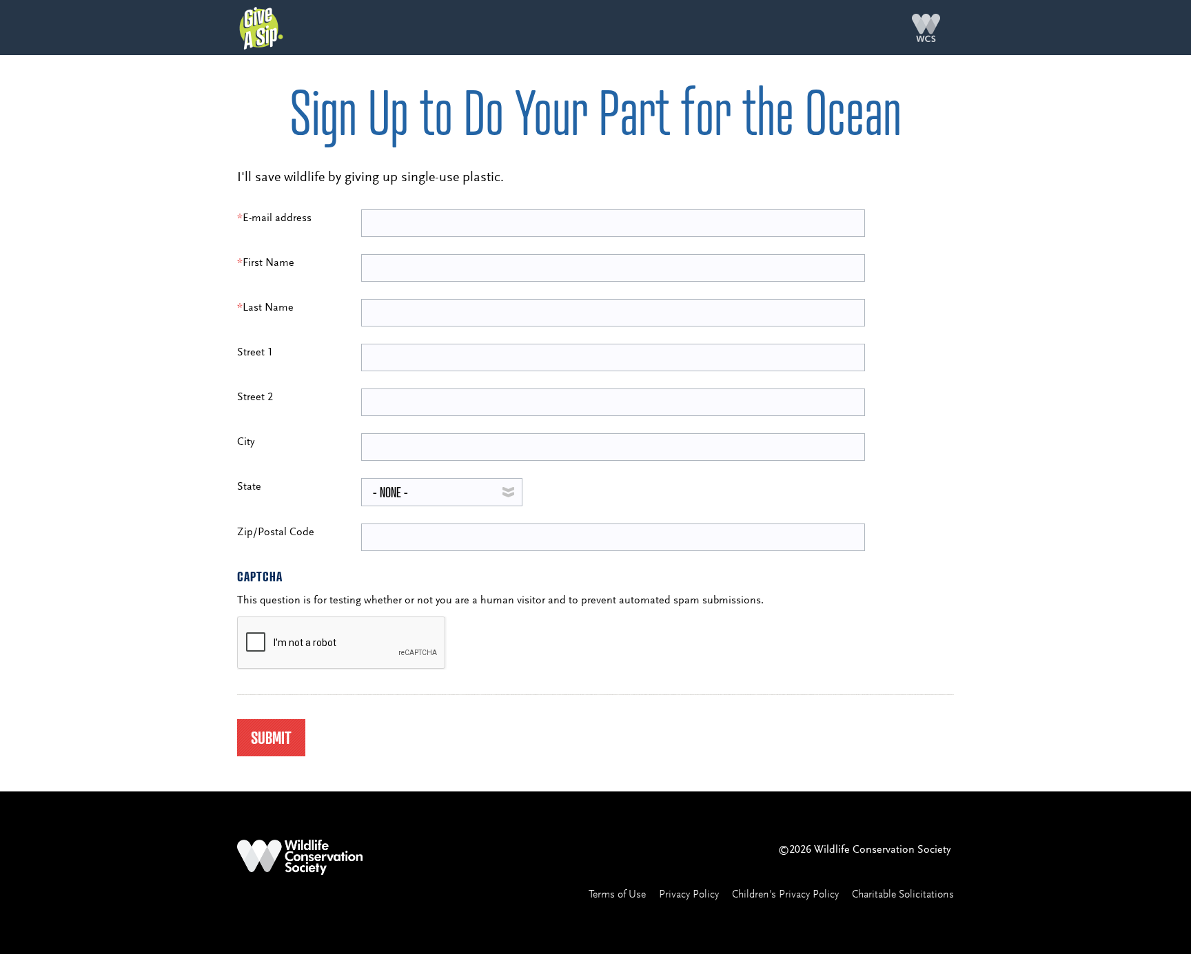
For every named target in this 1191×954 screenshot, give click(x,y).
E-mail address (274, 218)
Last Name (265, 307)
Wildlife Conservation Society (926, 28)
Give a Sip (261, 28)
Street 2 (255, 397)
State (249, 486)
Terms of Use (617, 894)
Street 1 (255, 352)
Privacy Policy (689, 894)
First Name (265, 263)
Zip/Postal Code (275, 532)
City (245, 442)
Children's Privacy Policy (785, 894)
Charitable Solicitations (903, 894)
